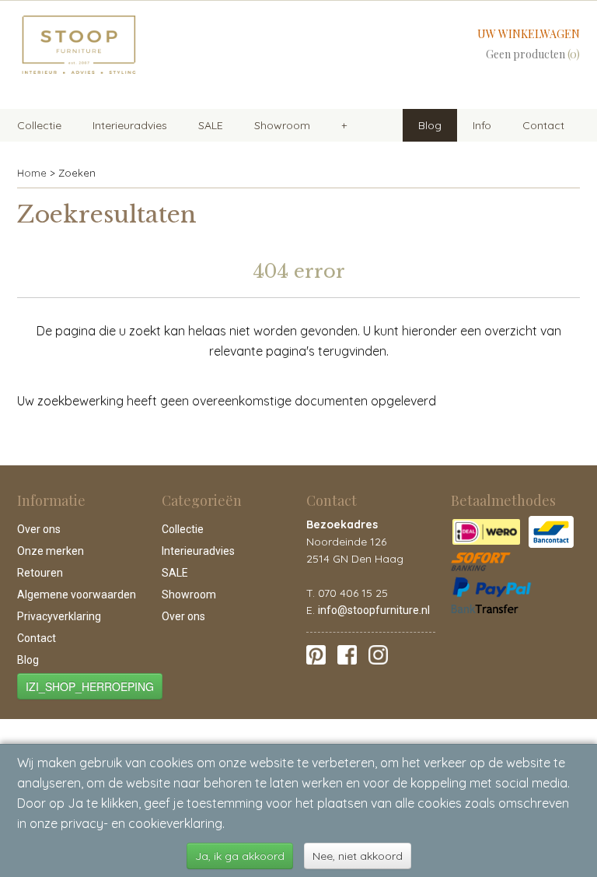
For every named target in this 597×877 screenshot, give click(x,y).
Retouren (40, 573)
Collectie (39, 125)
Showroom (282, 125)
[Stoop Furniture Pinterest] (316, 653)
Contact (543, 125)
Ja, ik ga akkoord (240, 856)
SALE (210, 125)
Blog (430, 125)
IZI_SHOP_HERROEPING (90, 686)
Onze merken (50, 551)
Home (32, 173)
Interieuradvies (130, 125)
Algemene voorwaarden (76, 594)
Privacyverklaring (59, 616)
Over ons (39, 529)
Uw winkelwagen (528, 33)
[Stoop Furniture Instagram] (378, 653)
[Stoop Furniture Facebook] (347, 653)
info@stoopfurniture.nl (374, 610)
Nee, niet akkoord (357, 856)
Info (482, 125)
